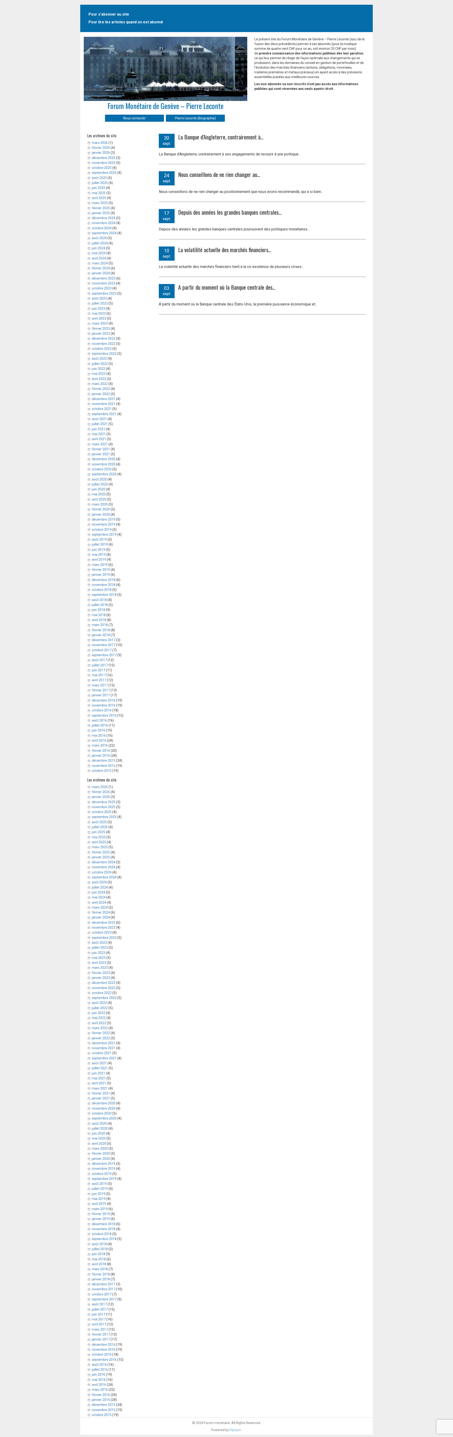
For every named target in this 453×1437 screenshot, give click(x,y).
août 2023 (99, 298)
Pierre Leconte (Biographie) (195, 118)
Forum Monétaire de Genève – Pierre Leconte (165, 105)
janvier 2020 (101, 514)
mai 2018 (99, 615)
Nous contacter (134, 118)
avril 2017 (99, 680)
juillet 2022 (100, 364)
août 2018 (99, 600)
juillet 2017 (100, 665)
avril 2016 (99, 740)
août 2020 (99, 479)
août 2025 (99, 178)
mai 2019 (99, 554)
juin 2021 (98, 429)
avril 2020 (99, 499)
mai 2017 (99, 675)
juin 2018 (98, 610)
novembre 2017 (103, 645)
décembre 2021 (103, 399)
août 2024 (99, 238)
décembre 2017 (103, 640)
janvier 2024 (101, 273)
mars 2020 (100, 504)
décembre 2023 (103, 278)
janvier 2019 (101, 574)
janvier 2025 (101, 213)
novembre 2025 (103, 163)
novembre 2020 (103, 464)
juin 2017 (98, 670)
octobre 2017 (102, 650)
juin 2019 (98, 549)
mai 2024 (99, 253)
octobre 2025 (102, 168)
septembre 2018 (104, 595)
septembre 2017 (104, 655)
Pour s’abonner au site (108, 14)
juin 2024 (98, 248)
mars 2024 (100, 263)
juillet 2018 (100, 605)
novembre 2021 (103, 404)
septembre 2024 (104, 233)
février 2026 (101, 148)
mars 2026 (100, 143)
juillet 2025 (100, 183)
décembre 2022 (103, 338)
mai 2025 (99, 193)
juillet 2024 (100, 243)
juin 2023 (98, 308)
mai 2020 (99, 494)
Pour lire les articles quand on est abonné (125, 22)
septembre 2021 (104, 414)
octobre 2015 (102, 771)
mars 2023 (100, 323)
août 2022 (99, 358)
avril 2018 (99, 620)
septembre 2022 (104, 353)
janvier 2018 (101, 635)
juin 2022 (98, 369)
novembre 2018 (103, 585)
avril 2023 (99, 318)
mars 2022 (100, 384)
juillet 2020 (100, 484)
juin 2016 (98, 730)
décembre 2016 (103, 700)
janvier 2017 (101, 695)
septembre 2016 (104, 715)
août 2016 (99, 720)
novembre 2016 (103, 705)
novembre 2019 (103, 524)
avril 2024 (99, 258)
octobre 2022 (102, 349)
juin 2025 (98, 188)
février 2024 (101, 268)
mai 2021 (99, 434)
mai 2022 (99, 374)
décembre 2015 (103, 760)
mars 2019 (100, 565)
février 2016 (101, 750)
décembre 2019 (103, 519)
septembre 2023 (104, 293)
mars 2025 (100, 203)
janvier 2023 (101, 333)
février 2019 (101, 570)
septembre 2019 (104, 534)
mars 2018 (100, 625)
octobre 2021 (102, 409)
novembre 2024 (103, 223)
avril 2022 (99, 379)
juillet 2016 (100, 725)
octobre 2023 (102, 288)
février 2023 (101, 328)
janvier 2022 (101, 394)
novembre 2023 (103, 283)
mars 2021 (100, 444)
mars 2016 (100, 745)
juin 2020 (98, 489)
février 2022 (101, 389)
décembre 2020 (103, 459)
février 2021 (101, 449)
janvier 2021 (101, 454)
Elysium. (236, 1430)
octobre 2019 (102, 529)
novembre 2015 (103, 766)
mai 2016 (99, 735)
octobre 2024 (102, 228)
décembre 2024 (103, 218)
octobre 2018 (102, 590)
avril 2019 (99, 559)
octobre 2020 (102, 469)
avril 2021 (99, 439)
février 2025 (101, 208)
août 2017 (99, 660)
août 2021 (99, 419)
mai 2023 (99, 313)
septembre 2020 (104, 474)
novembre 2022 (103, 344)
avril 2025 (99, 198)
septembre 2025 (104, 173)
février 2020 (101, 509)
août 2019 (99, 539)
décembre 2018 (103, 580)
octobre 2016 (102, 710)
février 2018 (101, 630)
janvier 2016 (101, 755)
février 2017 (101, 690)
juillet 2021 (100, 424)
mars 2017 (100, 685)
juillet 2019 (100, 544)
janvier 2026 (101, 153)
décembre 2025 (103, 158)
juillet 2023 (100, 303)
